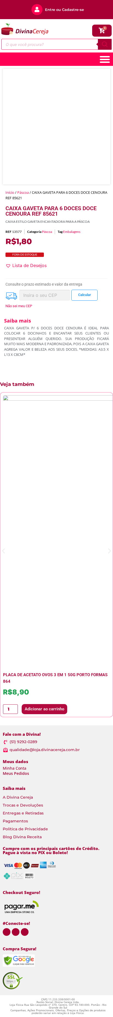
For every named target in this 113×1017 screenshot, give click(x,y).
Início (9, 192)
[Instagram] (15, 932)
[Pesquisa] (105, 44)
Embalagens (71, 232)
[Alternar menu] (104, 59)
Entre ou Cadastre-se (64, 9)
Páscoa (23, 192)
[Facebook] (25, 932)
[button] (26, 265)
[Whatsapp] (6, 932)
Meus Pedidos (16, 773)
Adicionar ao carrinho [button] (44, 709)
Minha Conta (14, 768)
